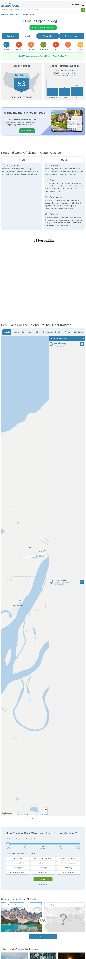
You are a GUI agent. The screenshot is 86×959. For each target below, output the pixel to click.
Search (3, 15)
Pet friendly (68, 868)
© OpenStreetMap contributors (27, 815)
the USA (73, 73)
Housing (58, 332)
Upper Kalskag (21, 15)
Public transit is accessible (43, 858)
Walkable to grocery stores (68, 858)
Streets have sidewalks (17, 872)
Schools (68, 332)
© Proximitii (16, 815)
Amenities (16, 332)
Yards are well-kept (18, 863)
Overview (10, 36)
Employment (48, 332)
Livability (74, 5)
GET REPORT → (26, 131)
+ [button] (46, 809)
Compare (43, 937)
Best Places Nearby (72, 36)
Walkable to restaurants (68, 863)
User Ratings (78, 332)
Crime (37, 332)
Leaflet (46, 815)
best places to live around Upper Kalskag (20, 818)
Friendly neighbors (18, 868)
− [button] (46, 812)
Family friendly (18, 858)
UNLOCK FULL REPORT (44, 27)
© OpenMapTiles (40, 815)
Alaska (11, 15)
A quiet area (43, 872)
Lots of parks (43, 863)
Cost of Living (27, 332)
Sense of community (68, 872)
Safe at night (43, 868)
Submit (43, 879)
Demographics (48, 36)
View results (43, 884)
